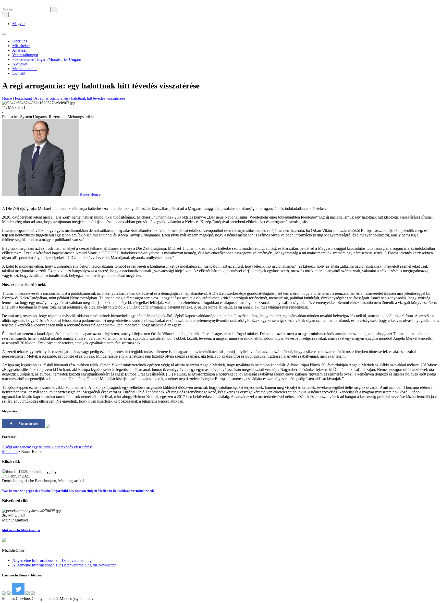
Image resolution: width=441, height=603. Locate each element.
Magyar (18, 23)
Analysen (20, 50)
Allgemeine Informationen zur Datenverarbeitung (52, 560)
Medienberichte (24, 68)
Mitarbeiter (21, 45)
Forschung (23, 98)
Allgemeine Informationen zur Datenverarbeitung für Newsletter (64, 565)
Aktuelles (20, 64)
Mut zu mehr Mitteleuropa (21, 530)
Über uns (19, 41)
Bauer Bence (90, 194)
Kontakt (18, 73)
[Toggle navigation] (4, 34)
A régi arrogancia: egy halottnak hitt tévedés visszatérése (79, 98)
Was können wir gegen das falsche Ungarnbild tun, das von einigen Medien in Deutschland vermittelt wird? (78, 491)
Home (7, 98)
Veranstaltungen (25, 55)
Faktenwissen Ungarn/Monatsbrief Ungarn (46, 59)
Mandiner (10, 451)
